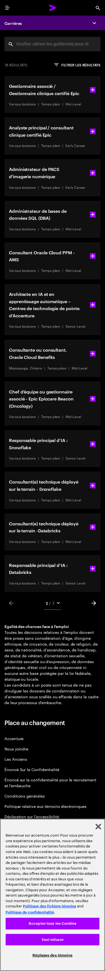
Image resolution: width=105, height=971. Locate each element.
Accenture (14, 738)
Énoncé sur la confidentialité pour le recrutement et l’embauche (50, 782)
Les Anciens (15, 759)
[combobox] (52, 44)
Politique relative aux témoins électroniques (45, 806)
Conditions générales (24, 796)
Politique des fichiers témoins (49, 906)
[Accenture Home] (52, 8)
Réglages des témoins (52, 955)
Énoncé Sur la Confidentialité (31, 769)
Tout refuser (52, 939)
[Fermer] (98, 826)
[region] (52, 895)
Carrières (13, 23)
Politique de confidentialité (30, 912)
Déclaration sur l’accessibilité (31, 816)
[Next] (94, 603)
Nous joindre (16, 749)
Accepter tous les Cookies (52, 923)
